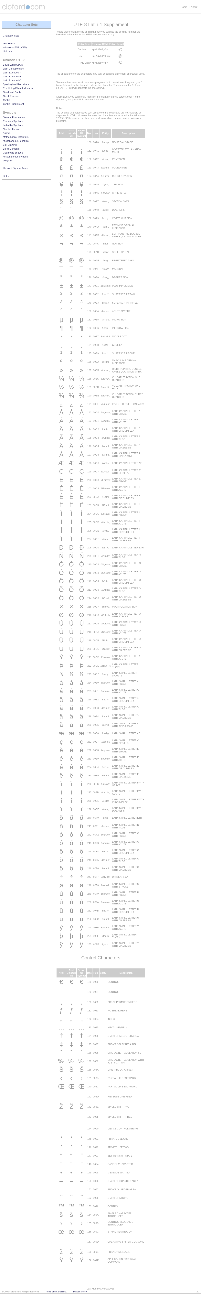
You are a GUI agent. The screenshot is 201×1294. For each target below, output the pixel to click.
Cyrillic (6, 100)
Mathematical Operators (15, 137)
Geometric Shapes (13, 152)
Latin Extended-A (12, 72)
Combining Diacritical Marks (18, 88)
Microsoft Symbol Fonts (15, 168)
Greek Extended (11, 96)
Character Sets (11, 35)
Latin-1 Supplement (13, 68)
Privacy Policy (80, 1291)
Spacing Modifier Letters (16, 84)
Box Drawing (10, 145)
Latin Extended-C (12, 80)
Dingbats (8, 160)
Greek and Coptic (12, 92)
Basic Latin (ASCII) (13, 64)
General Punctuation (14, 117)
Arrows (6, 133)
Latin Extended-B (12, 76)
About (194, 6)
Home (184, 6)
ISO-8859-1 (9, 43)
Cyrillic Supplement (13, 104)
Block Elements (11, 148)
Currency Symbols (13, 121)
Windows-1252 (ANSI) (15, 47)
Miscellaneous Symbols (15, 156)
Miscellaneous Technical (16, 141)
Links (6, 176)
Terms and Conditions (55, 1291)
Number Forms (11, 129)
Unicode (7, 51)
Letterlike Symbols (13, 125)
